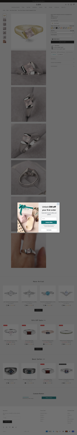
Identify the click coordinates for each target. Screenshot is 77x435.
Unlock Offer (49, 222)
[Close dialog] (58, 204)
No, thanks (49, 230)
